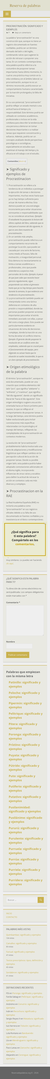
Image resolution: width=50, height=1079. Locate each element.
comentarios (24, 544)
